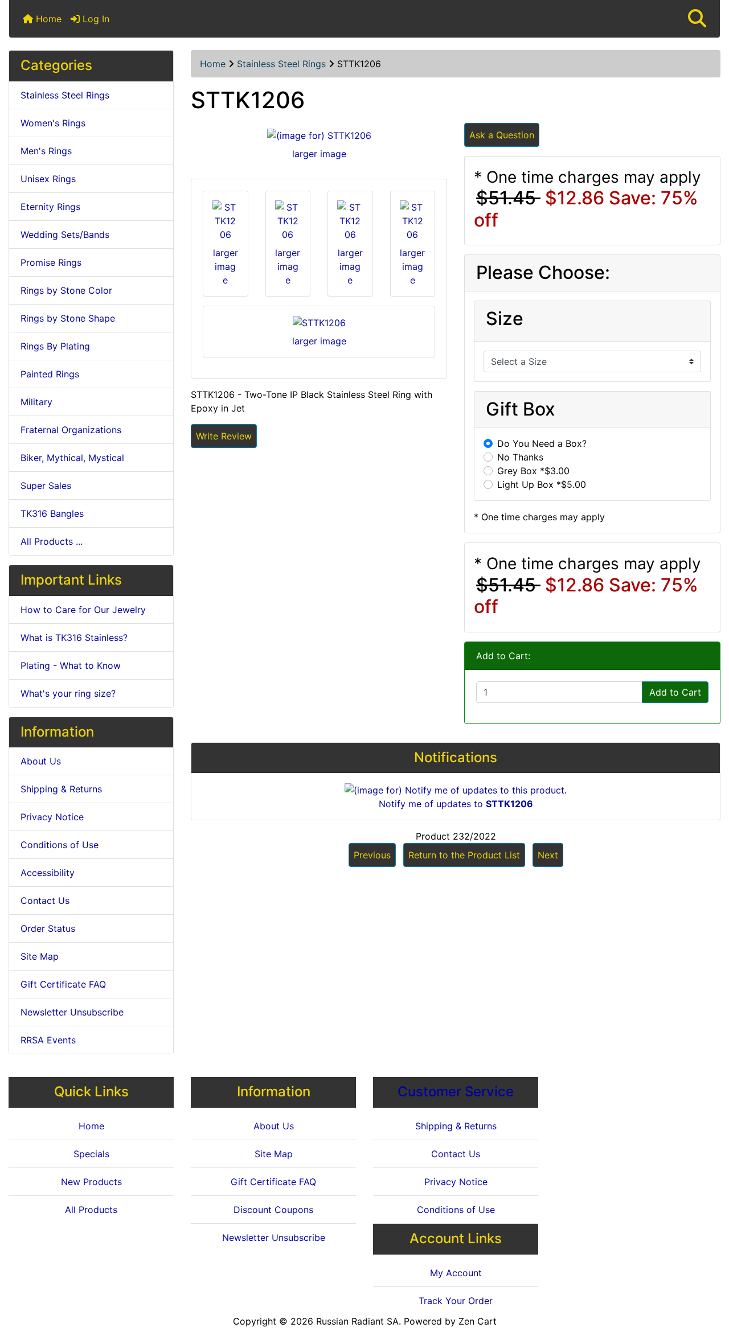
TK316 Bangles (52, 513)
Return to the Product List (464, 855)
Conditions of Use (60, 844)
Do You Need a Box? (542, 443)
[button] (697, 19)
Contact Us (45, 900)
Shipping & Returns (61, 789)
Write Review (224, 436)
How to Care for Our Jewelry (83, 609)
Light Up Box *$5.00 (541, 484)
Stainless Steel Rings (281, 63)
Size (504, 319)
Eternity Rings (50, 206)
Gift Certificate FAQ (63, 984)
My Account (456, 1272)
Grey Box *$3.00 (533, 470)
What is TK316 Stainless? (74, 637)
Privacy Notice (52, 817)
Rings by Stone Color (66, 290)
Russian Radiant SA (357, 1321)
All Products (91, 1209)
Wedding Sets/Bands (65, 234)
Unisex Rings (48, 178)
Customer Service (456, 1091)
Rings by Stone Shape (68, 318)
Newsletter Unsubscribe (72, 1012)
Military (36, 402)
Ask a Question (501, 135)
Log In (94, 18)
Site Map (40, 956)
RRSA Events (48, 1040)
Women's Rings (53, 123)
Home (47, 18)
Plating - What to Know (71, 665)
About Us (41, 761)
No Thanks (520, 457)
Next (548, 855)
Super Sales (46, 485)
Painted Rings (50, 374)
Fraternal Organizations (71, 429)
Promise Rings (51, 262)
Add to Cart (675, 692)
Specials (91, 1154)
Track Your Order (456, 1300)
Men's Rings (46, 151)
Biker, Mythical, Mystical (72, 457)
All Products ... (52, 541)
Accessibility (48, 872)
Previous (372, 855)
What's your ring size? (68, 693)
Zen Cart (477, 1321)
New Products (91, 1181)
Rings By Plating (55, 346)
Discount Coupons (273, 1209)
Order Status (48, 928)
